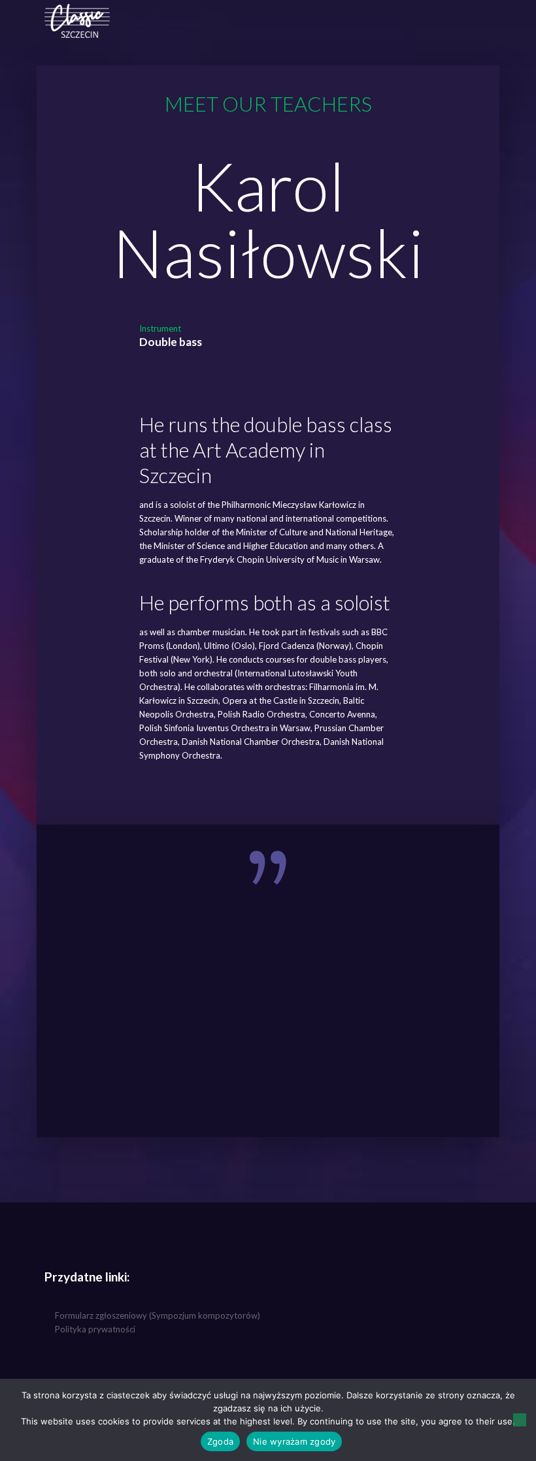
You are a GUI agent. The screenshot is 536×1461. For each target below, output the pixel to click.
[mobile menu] (471, 19)
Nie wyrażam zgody (294, 1441)
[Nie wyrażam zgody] (519, 1419)
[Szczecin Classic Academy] (77, 19)
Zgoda (220, 1441)
